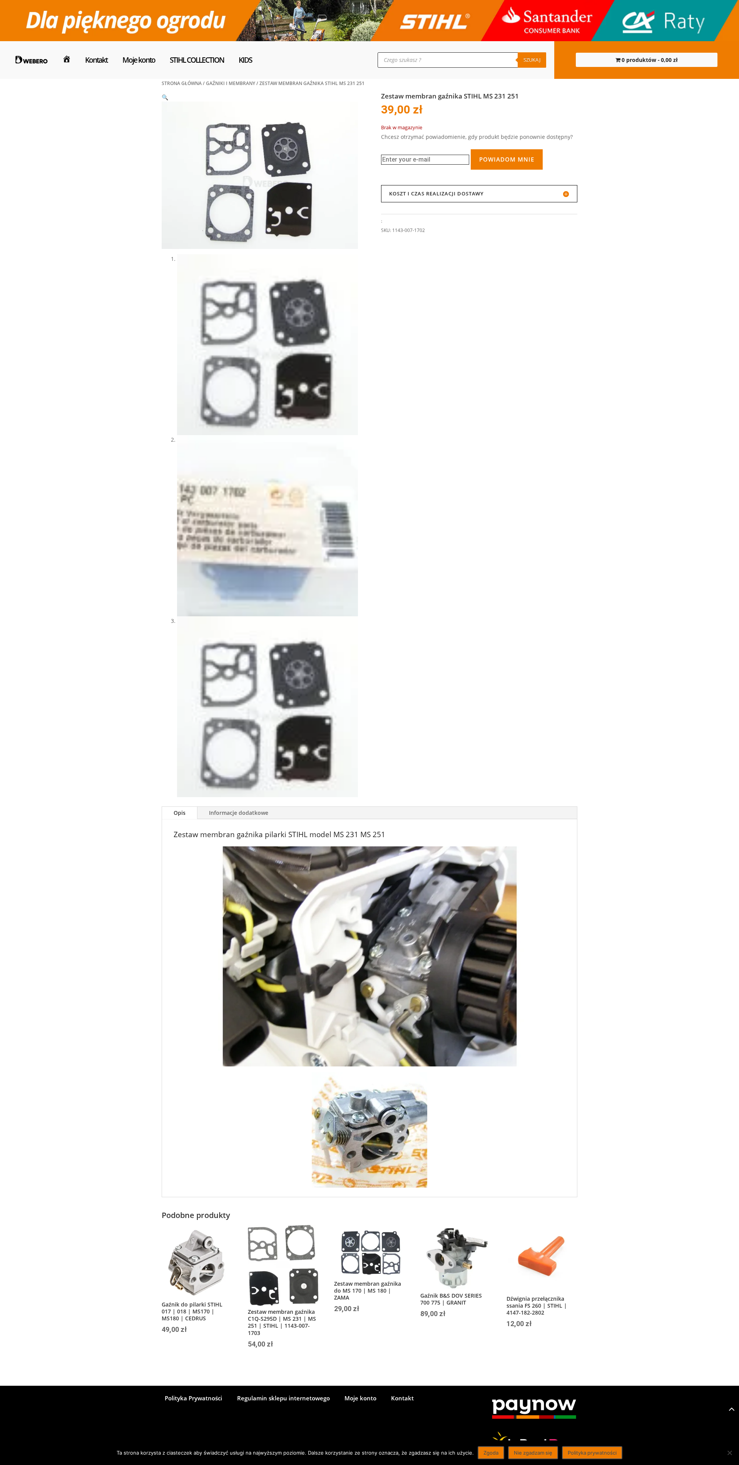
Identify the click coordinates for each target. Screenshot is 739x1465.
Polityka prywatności (592, 1453)
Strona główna (182, 83)
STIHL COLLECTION (197, 60)
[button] (165, 97)
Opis (180, 812)
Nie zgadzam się (533, 1453)
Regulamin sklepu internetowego (283, 1398)
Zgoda (490, 1453)
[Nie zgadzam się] (729, 1453)
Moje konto (138, 60)
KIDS (245, 60)
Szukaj (531, 59)
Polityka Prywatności (193, 1398)
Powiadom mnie (506, 159)
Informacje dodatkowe (238, 812)
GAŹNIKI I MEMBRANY (230, 83)
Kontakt (96, 60)
